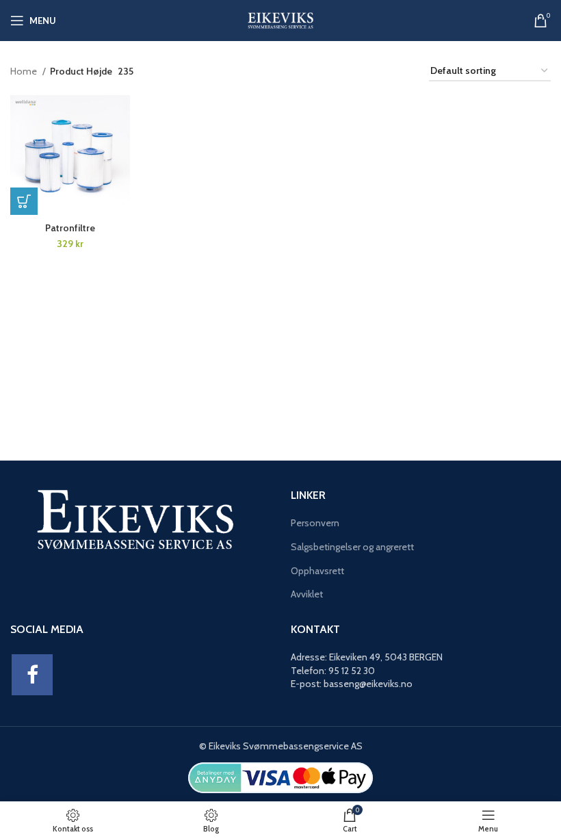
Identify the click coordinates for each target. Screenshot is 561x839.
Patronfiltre (70, 228)
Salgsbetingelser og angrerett (352, 547)
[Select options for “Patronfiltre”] (24, 201)
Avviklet (307, 594)
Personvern (315, 523)
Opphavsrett (317, 571)
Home (24, 71)
